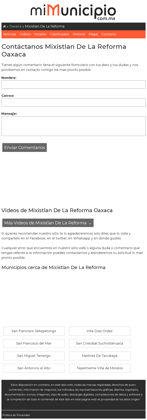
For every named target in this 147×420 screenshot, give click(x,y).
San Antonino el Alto (33, 368)
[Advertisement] (73, 178)
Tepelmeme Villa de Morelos (100, 368)
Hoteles (40, 34)
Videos (25, 34)
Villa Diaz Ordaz (100, 331)
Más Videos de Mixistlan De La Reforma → (48, 222)
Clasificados (59, 34)
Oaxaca (15, 26)
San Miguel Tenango (34, 356)
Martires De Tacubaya (99, 356)
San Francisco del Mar (33, 343)
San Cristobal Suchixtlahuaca (99, 343)
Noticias (9, 34)
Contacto (108, 34)
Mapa (93, 34)
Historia (79, 34)
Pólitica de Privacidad (16, 415)
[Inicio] (4, 26)
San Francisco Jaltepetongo (34, 331)
